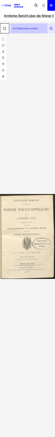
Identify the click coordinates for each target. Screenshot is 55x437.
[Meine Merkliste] (43, 5)
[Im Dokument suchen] (51, 28)
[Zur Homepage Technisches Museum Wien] (6, 5)
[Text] (3, 64)
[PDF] (3, 58)
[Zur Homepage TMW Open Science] (18, 6)
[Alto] (3, 70)
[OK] (36, 5)
